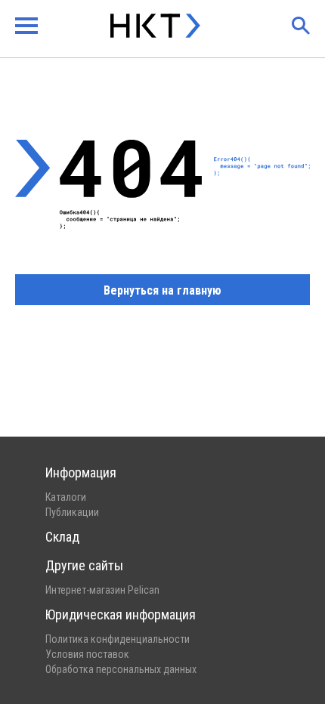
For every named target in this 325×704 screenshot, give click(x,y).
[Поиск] (301, 26)
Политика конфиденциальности (117, 639)
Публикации (72, 512)
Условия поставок (87, 654)
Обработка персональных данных (121, 669)
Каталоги (65, 497)
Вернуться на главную (162, 290)
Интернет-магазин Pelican (102, 590)
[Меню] (26, 25)
